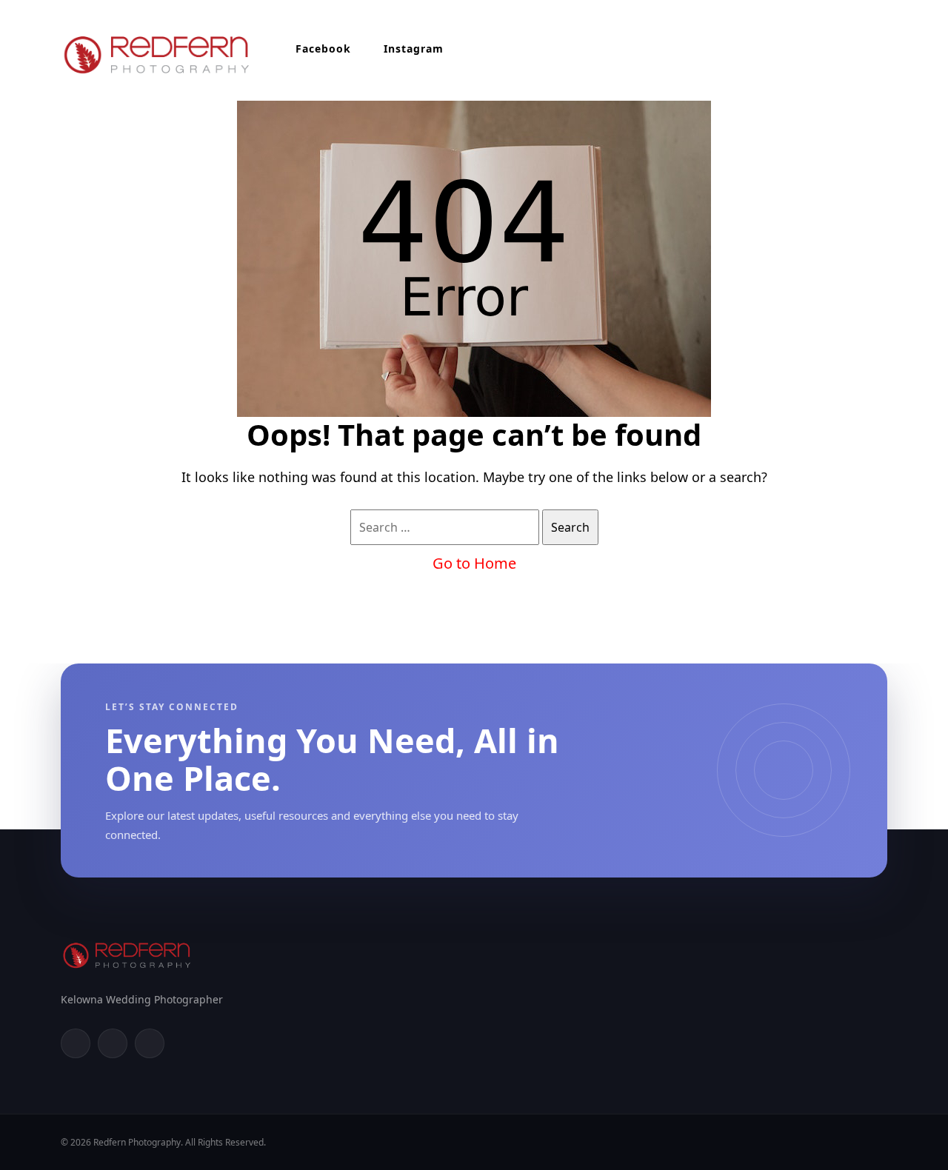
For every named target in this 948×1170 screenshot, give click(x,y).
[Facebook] (75, 1043)
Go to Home (474, 563)
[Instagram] (149, 1043)
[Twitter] (112, 1043)
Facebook (323, 48)
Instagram (414, 48)
